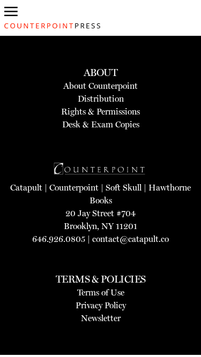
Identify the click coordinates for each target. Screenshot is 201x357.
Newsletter (101, 318)
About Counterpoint (100, 86)
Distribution (101, 99)
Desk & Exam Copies (100, 124)
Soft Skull (124, 188)
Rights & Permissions (100, 112)
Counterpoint (74, 188)
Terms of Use (100, 292)
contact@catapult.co (130, 239)
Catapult (26, 188)
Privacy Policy (101, 305)
